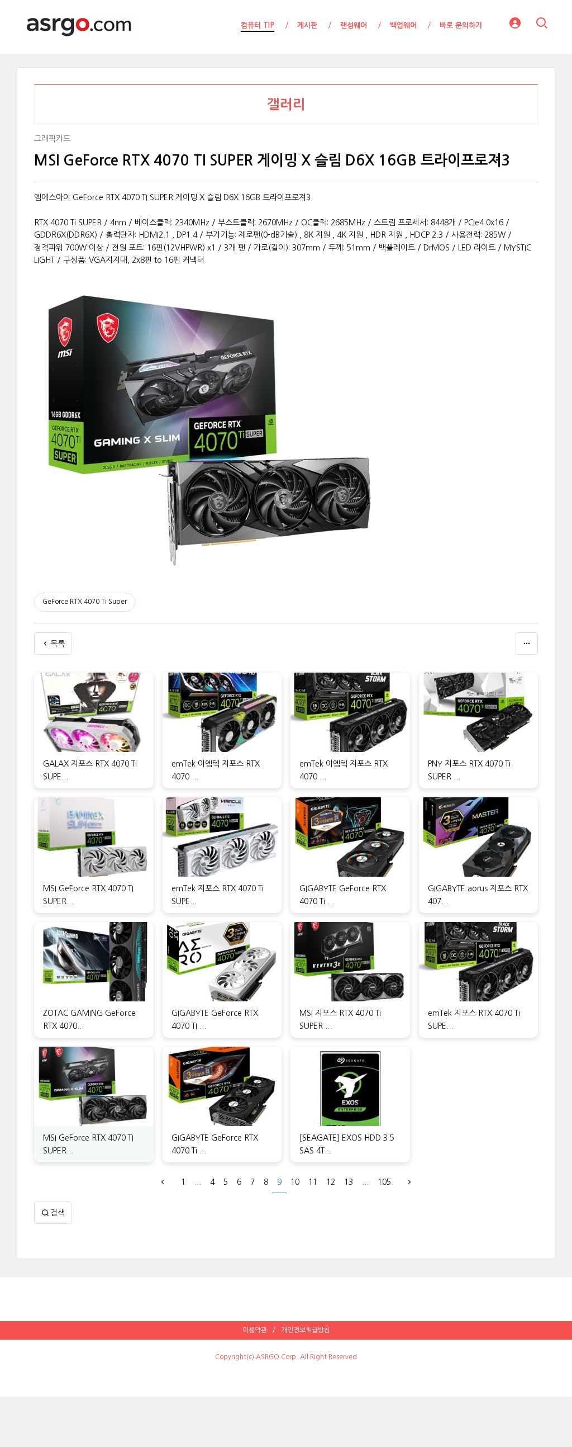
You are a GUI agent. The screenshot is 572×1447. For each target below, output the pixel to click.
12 (330, 1182)
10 (294, 1182)
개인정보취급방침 (305, 1330)
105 (384, 1182)
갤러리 (286, 104)
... (197, 1182)
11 (312, 1182)
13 (348, 1182)
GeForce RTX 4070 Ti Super (84, 601)
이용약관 (254, 1330)
